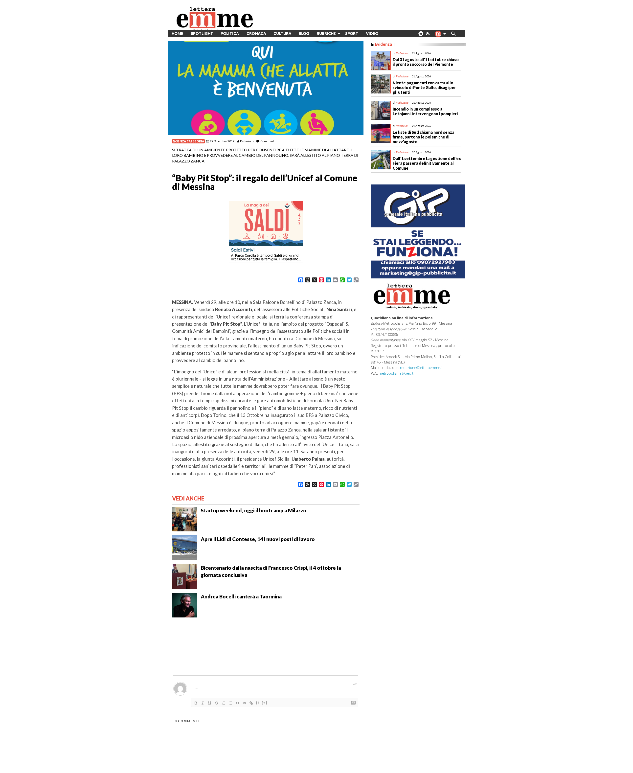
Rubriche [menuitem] (326, 33)
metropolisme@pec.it (396, 373)
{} (257, 703)
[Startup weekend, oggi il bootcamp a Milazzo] (184, 518)
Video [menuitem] (372, 33)
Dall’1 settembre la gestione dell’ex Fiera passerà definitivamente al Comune (427, 163)
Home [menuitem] (177, 33)
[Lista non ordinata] (230, 703)
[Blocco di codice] (244, 703)
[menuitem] (385, 33)
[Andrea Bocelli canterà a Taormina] (184, 604)
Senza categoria (190, 141)
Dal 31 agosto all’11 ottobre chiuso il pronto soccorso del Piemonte (426, 62)
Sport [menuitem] (351, 33)
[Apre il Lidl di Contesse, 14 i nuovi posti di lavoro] (184, 547)
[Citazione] (237, 703)
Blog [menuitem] (304, 33)
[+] (264, 703)
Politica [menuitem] (230, 33)
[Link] (251, 703)
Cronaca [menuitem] (256, 33)
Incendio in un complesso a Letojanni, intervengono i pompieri (425, 111)
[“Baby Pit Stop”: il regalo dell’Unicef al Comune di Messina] (265, 88)
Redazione (247, 141)
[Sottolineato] (209, 703)
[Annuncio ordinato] (223, 703)
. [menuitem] (420, 35)
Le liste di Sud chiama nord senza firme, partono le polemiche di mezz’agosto (423, 137)
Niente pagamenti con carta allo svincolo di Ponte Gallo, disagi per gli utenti (424, 87)
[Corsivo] (202, 703)
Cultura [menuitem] (282, 33)
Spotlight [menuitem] (202, 33)
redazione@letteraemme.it (421, 367)
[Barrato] (216, 703)
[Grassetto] (195, 703)
